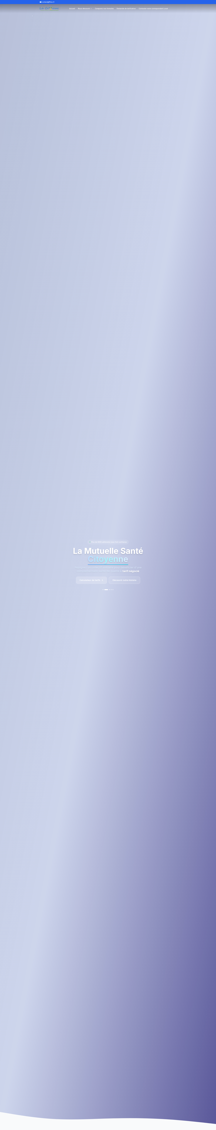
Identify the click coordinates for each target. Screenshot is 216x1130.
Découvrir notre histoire (124, 580)
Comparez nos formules (104, 8)
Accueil (72, 8)
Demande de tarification (126, 8)
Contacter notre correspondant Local (153, 8)
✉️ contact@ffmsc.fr (47, 2)
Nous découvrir (84, 8)
